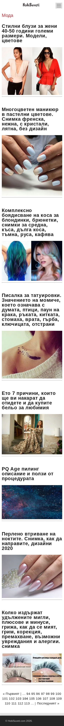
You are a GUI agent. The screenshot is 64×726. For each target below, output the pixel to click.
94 (28, 694)
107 (45, 698)
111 (14, 703)
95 (33, 694)
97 (43, 694)
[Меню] (58, 6)
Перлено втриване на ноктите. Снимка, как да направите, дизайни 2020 (32, 541)
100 (58, 694)
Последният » (48, 703)
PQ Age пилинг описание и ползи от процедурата (28, 473)
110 (7, 703)
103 (18, 698)
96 (38, 694)
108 (52, 698)
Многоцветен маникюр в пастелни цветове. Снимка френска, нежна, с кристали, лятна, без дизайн (30, 119)
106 (39, 698)
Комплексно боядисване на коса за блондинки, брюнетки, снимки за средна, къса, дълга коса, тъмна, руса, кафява (30, 222)
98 (48, 694)
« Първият (11, 694)
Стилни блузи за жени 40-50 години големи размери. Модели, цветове (29, 33)
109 (59, 698)
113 (27, 703)
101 (5, 698)
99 (52, 694)
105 (32, 698)
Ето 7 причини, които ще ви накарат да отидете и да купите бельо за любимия (29, 400)
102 (12, 698)
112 (20, 703)
